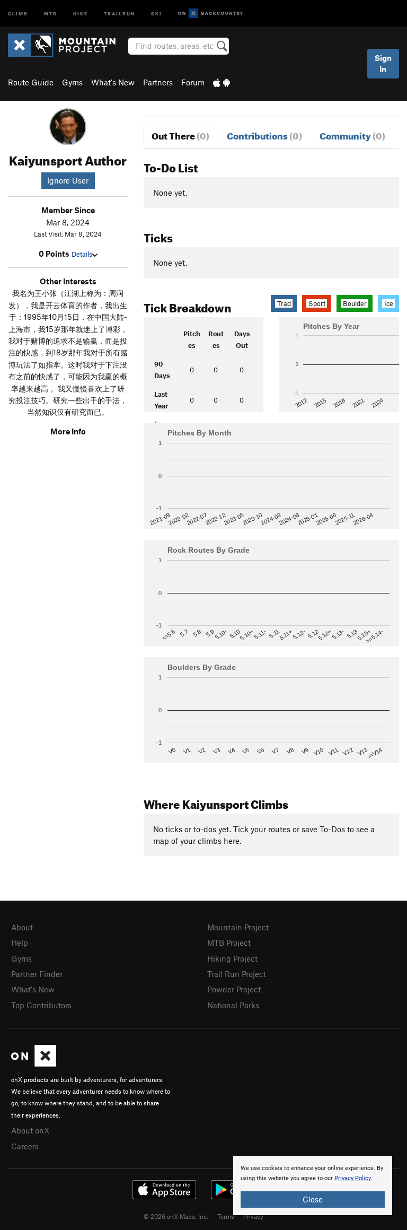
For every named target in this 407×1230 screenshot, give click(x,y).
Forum (193, 82)
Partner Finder (37, 974)
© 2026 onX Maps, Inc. (176, 1216)
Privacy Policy (352, 1178)
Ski (156, 13)
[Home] (67, 45)
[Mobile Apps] (221, 82)
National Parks (233, 1005)
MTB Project (229, 942)
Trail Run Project (236, 974)
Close (313, 1199)
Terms (225, 1216)
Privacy (253, 1216)
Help (19, 942)
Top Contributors (41, 1005)
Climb (18, 13)
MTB (50, 13)
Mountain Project (238, 927)
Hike (80, 13)
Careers (25, 1146)
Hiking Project (232, 958)
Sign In (383, 63)
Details (82, 254)
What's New (113, 82)
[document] (313, 1185)
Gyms (72, 82)
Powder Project (234, 989)
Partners (158, 82)
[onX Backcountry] (210, 13)
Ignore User (68, 180)
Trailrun (119, 13)
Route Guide (31, 82)
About (22, 927)
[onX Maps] (33, 1063)
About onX (30, 1130)
